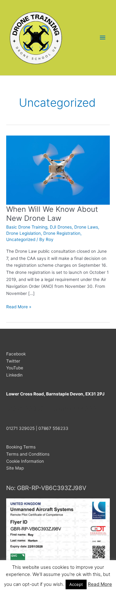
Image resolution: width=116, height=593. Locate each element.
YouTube (14, 367)
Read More (100, 584)
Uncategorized (20, 239)
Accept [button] (76, 584)
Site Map (15, 468)
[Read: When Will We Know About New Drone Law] (58, 169)
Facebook (16, 353)
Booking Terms (21, 446)
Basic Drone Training (26, 227)
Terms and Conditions (27, 454)
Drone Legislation (23, 233)
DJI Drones (61, 227)
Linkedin (14, 374)
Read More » (18, 307)
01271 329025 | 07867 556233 (37, 428)
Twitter (13, 361)
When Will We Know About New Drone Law (52, 214)
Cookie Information (25, 461)
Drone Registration (61, 233)
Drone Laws (86, 227)
